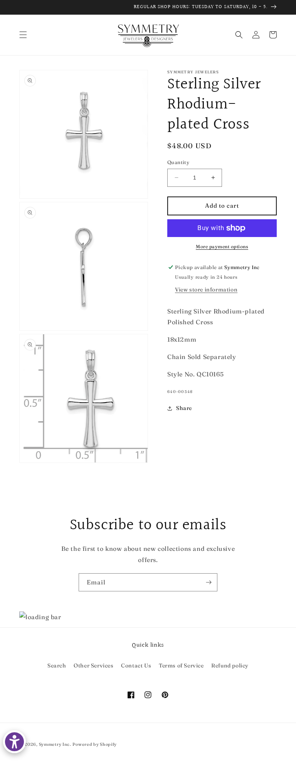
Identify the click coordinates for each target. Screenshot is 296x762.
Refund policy (230, 665)
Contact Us (136, 665)
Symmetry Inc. (55, 744)
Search (56, 665)
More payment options (222, 246)
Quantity (178, 162)
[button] (23, 34)
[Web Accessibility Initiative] (14, 741)
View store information (206, 289)
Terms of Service (181, 665)
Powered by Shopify (94, 744)
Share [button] (184, 408)
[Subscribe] (208, 582)
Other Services (93, 665)
